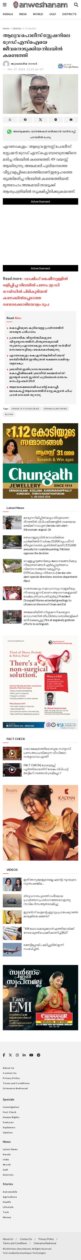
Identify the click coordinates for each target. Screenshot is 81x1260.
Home (6, 28)
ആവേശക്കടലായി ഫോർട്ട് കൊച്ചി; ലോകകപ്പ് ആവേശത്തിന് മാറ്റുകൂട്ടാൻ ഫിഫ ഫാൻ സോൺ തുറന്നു (40, 390)
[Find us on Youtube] (31, 1055)
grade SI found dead (25, 408)
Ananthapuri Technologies (33, 1253)
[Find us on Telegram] (38, 1055)
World (38, 14)
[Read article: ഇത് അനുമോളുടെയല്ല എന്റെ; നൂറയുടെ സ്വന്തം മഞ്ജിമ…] (12, 884)
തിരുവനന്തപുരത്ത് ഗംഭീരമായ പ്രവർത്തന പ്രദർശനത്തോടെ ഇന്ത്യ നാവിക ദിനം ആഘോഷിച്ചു (47, 900)
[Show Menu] (4, 4)
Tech (6, 1212)
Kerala (8, 14)
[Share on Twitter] (40, 120)
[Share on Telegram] (56, 120)
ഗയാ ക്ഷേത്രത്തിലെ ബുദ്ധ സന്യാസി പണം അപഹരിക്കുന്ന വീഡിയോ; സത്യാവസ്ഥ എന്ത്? (47, 752)
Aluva (9, 414)
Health (7, 1202)
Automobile (10, 1191)
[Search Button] (76, 5)
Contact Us (10, 1073)
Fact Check (9, 1112)
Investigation (11, 1107)
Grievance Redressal (15, 1088)
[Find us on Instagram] (17, 1055)
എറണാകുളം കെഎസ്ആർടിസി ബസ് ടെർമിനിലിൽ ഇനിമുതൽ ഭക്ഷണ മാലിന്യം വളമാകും (39, 359)
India (23, 14)
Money (7, 1217)
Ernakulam (30, 28)
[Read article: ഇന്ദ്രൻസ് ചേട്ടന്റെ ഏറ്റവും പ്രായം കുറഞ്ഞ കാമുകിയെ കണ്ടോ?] (12, 917)
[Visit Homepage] (40, 4)
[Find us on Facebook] (4, 1055)
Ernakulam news (55, 408)
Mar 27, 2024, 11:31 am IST (26, 69)
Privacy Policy (11, 1078)
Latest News (10, 1149)
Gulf (52, 14)
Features (8, 1122)
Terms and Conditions (16, 1083)
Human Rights (11, 1117)
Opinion (8, 1132)
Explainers (9, 1127)
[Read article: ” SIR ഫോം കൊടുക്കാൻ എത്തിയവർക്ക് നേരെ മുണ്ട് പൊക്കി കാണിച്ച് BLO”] (12, 933)
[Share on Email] (71, 120)
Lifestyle (8, 1207)
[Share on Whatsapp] (10, 120)
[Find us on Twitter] (10, 1055)
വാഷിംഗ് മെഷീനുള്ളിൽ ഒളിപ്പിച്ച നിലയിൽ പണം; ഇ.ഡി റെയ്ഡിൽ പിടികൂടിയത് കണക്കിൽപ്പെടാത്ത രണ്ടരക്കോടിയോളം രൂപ (35, 291)
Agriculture (10, 1196)
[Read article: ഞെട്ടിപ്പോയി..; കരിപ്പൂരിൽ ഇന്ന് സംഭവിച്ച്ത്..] (12, 949)
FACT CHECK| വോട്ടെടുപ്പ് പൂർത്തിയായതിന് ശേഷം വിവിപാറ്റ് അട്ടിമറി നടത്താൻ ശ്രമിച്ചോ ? (46, 769)
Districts (69, 14)
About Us (8, 1068)
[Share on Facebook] (25, 120)
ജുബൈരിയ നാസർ (24, 63)
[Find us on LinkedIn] (24, 1055)
